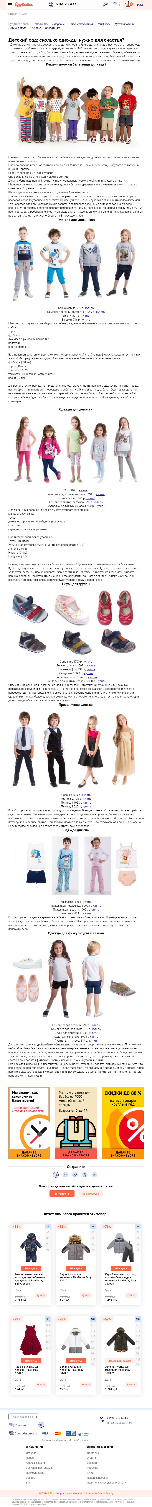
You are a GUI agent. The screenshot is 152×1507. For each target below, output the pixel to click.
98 (47, 1319)
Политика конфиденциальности (106, 1482)
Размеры (92, 1467)
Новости (31, 1457)
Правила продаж (97, 1477)
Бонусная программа (39, 1467)
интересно (62, 1193)
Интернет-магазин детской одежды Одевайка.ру (83, 1493)
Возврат (92, 1462)
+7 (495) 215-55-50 (66, 3)
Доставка (93, 1453)
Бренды (30, 1477)
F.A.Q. (90, 1472)
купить (89, 308)
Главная (12, 13)
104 (93, 1319)
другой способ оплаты (76, 1440)
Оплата (91, 1457)
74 (47, 1226)
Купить (41, 1295)
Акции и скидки (35, 1462)
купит (86, 798)
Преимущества (35, 1472)
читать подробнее (37, 1504)
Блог (29, 1482)
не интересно (90, 1193)
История (31, 1453)
